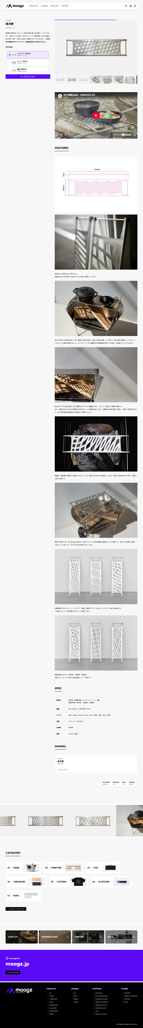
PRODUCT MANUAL (130, 996)
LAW (96, 1011)
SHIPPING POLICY (101, 1005)
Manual (132, 783)
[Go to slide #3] (83, 80)
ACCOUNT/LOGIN (101, 996)
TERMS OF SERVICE (101, 1002)
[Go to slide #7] (129, 80)
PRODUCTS (33, 6)
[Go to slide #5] (106, 80)
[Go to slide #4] (95, 80)
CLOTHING (53, 1008)
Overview (106, 783)
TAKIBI (51, 996)
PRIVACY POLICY (101, 1014)
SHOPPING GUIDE (101, 999)
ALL (50, 993)
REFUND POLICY (100, 1008)
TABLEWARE (53, 1005)
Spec (124, 783)
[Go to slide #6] (118, 80)
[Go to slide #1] (60, 80)
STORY (76, 1002)
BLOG (126, 1002)
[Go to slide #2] (71, 80)
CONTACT (127, 999)
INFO (75, 996)
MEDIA (76, 999)
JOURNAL (44, 6)
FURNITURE (53, 999)
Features (116, 783)
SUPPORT (64, 6)
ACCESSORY (53, 1011)
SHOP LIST (54, 6)
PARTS (51, 1014)
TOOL (51, 1002)
